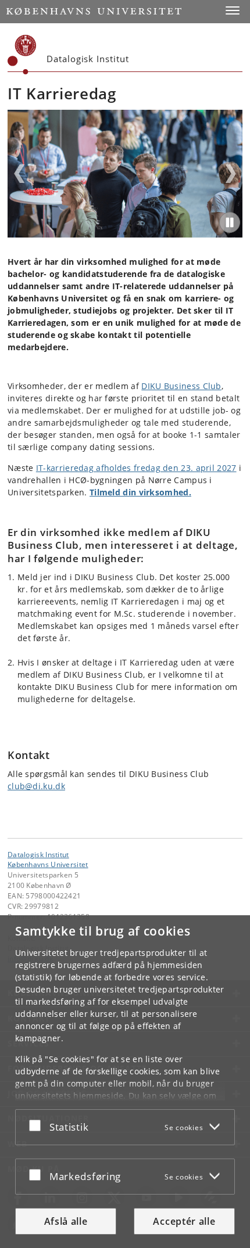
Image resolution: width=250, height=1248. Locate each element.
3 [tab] (132, 233)
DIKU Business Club (181, 385)
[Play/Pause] (229, 222)
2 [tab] (125, 233)
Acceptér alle (184, 1221)
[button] (232, 10)
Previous (19, 173)
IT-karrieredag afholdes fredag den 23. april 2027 (136, 467)
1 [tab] (118, 233)
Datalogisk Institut (38, 854)
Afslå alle (66, 1221)
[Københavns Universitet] (22, 54)
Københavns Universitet (48, 864)
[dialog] (125, 1081)
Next (230, 173)
